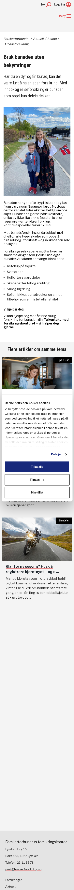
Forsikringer (13, 880)
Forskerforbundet (17, 39)
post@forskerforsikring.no (23, 869)
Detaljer (56, 454)
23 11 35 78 (25, 862)
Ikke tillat (37, 492)
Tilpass (35, 479)
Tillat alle (37, 466)
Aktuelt (38, 39)
